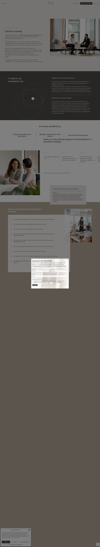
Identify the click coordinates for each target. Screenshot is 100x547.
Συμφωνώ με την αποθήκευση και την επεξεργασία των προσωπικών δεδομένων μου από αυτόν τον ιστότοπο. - (49, 282)
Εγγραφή (35, 285)
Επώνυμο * (52, 269)
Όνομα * (34, 269)
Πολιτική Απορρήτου (57, 282)
